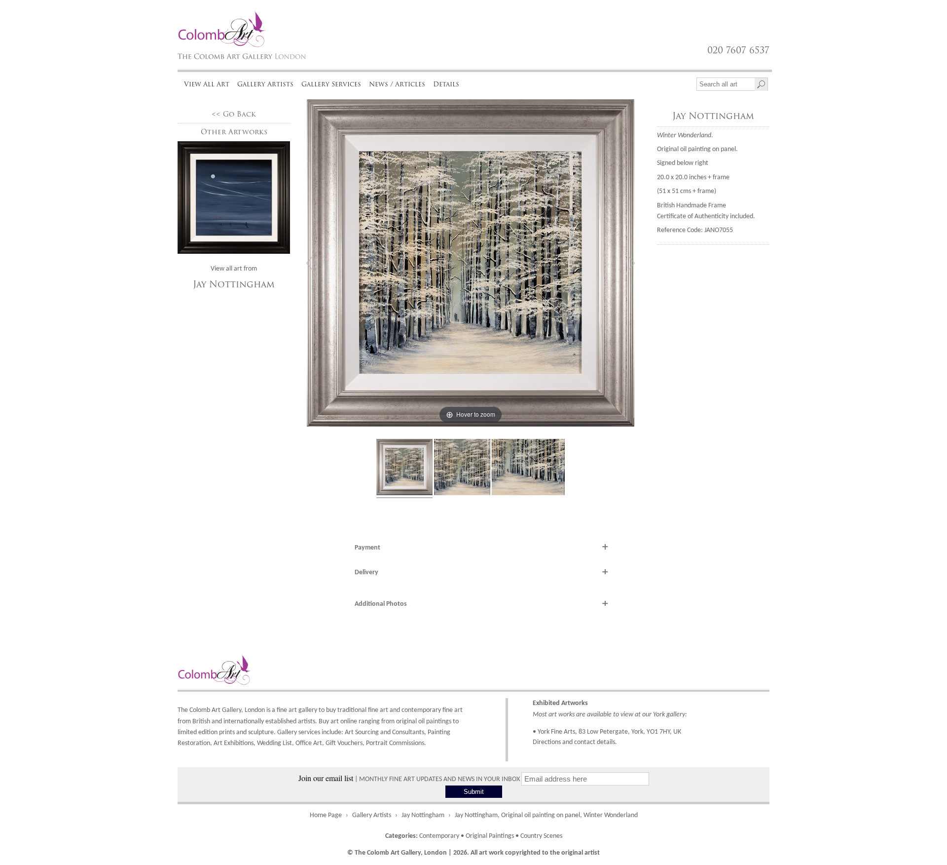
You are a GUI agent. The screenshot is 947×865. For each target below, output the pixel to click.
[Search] (761, 84)
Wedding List (274, 743)
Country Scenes (541, 836)
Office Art (308, 743)
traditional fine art (362, 710)
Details (446, 84)
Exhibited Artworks (560, 703)
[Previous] (310, 263)
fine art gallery (297, 710)
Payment (367, 547)
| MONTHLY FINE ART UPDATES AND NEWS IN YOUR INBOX (409, 779)
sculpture (261, 732)
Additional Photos (381, 604)
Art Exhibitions (234, 743)
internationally (243, 721)
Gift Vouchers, (345, 743)
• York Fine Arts (554, 732)
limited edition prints (206, 732)
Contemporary (439, 836)
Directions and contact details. (575, 742)
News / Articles (397, 84)
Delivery (366, 572)
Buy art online (338, 721)
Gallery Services (331, 84)
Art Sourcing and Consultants (384, 732)
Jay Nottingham (234, 284)
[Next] (631, 263)
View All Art (206, 84)
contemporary (421, 710)
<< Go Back (234, 114)
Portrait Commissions (395, 743)
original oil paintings (423, 721)
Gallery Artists (265, 84)
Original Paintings (490, 836)
